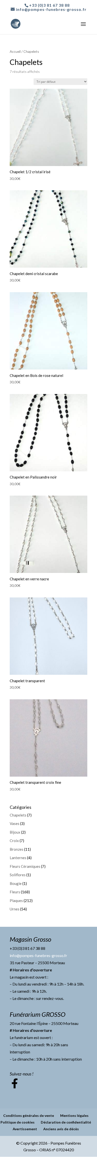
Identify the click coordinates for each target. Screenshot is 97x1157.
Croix (14, 840)
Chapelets (18, 815)
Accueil (15, 51)
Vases (14, 823)
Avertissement (25, 1129)
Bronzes (16, 849)
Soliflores (18, 875)
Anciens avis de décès (61, 1129)
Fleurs (15, 892)
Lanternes (18, 857)
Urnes (14, 909)
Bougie (16, 883)
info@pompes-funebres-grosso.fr (38, 955)
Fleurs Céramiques (25, 866)
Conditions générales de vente (28, 1115)
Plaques (16, 900)
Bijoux (15, 832)
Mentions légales (74, 1115)
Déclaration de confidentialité (66, 1122)
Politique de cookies (17, 1122)
